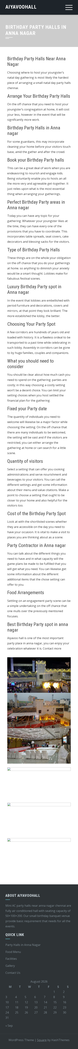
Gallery (10, 966)
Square (42, 1040)
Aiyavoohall (21, 7)
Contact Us (12, 973)
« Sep (9, 1026)
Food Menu (13, 952)
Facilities (11, 959)
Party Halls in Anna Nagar (23, 945)
